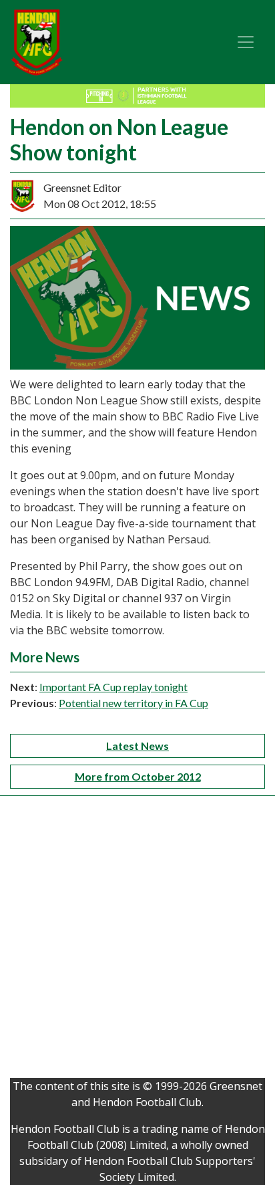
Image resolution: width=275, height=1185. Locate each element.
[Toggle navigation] (245, 42)
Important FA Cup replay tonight (113, 686)
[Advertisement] (137, 940)
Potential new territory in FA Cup (133, 702)
